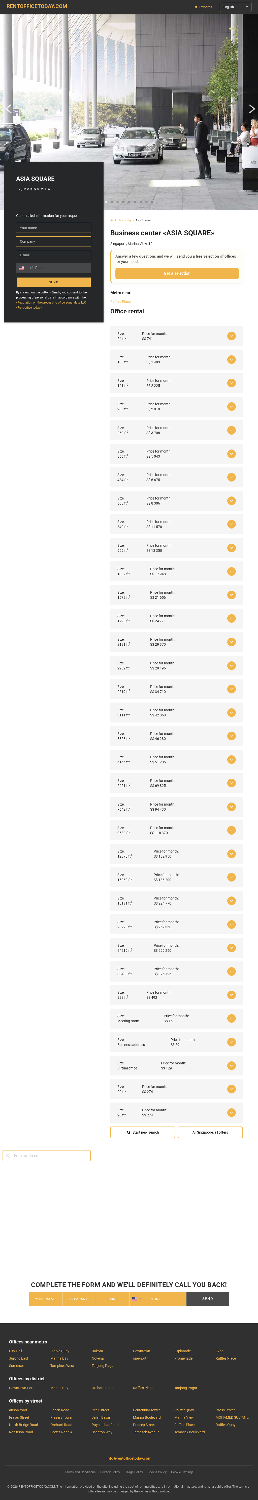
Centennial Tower (146, 1410)
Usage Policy (133, 1472)
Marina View (184, 1417)
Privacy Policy (177, 1311)
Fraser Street (19, 1417)
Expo (219, 1351)
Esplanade (182, 1351)
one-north (140, 1358)
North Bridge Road (23, 1425)
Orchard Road (103, 1388)
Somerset (16, 1366)
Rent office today (120, 220)
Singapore (118, 244)
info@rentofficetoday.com (129, 1458)
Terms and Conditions (141, 1311)
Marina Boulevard (147, 1417)
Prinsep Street (144, 1425)
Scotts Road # (61, 1432)
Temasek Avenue (146, 1432)
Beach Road (59, 1410)
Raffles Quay (226, 1425)
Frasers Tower (61, 1417)
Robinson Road (21, 1432)
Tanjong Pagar (103, 1366)
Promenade (183, 1358)
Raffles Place (120, 301)
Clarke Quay (59, 1351)
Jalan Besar (101, 1417)
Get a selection (177, 273)
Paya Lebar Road (105, 1425)
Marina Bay (59, 1358)
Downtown (141, 1351)
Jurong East (18, 1358)
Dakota (97, 1351)
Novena (98, 1358)
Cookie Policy (157, 1472)
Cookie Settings (182, 1472)
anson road (18, 1410)
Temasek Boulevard (189, 1432)
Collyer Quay (184, 1410)
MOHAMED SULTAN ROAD (232, 1417)
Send (54, 282)
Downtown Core (21, 1388)
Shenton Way (102, 1432)
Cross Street (225, 1410)
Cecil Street (100, 1410)
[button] (9, 110)
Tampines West (62, 1366)
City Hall (15, 1351)
